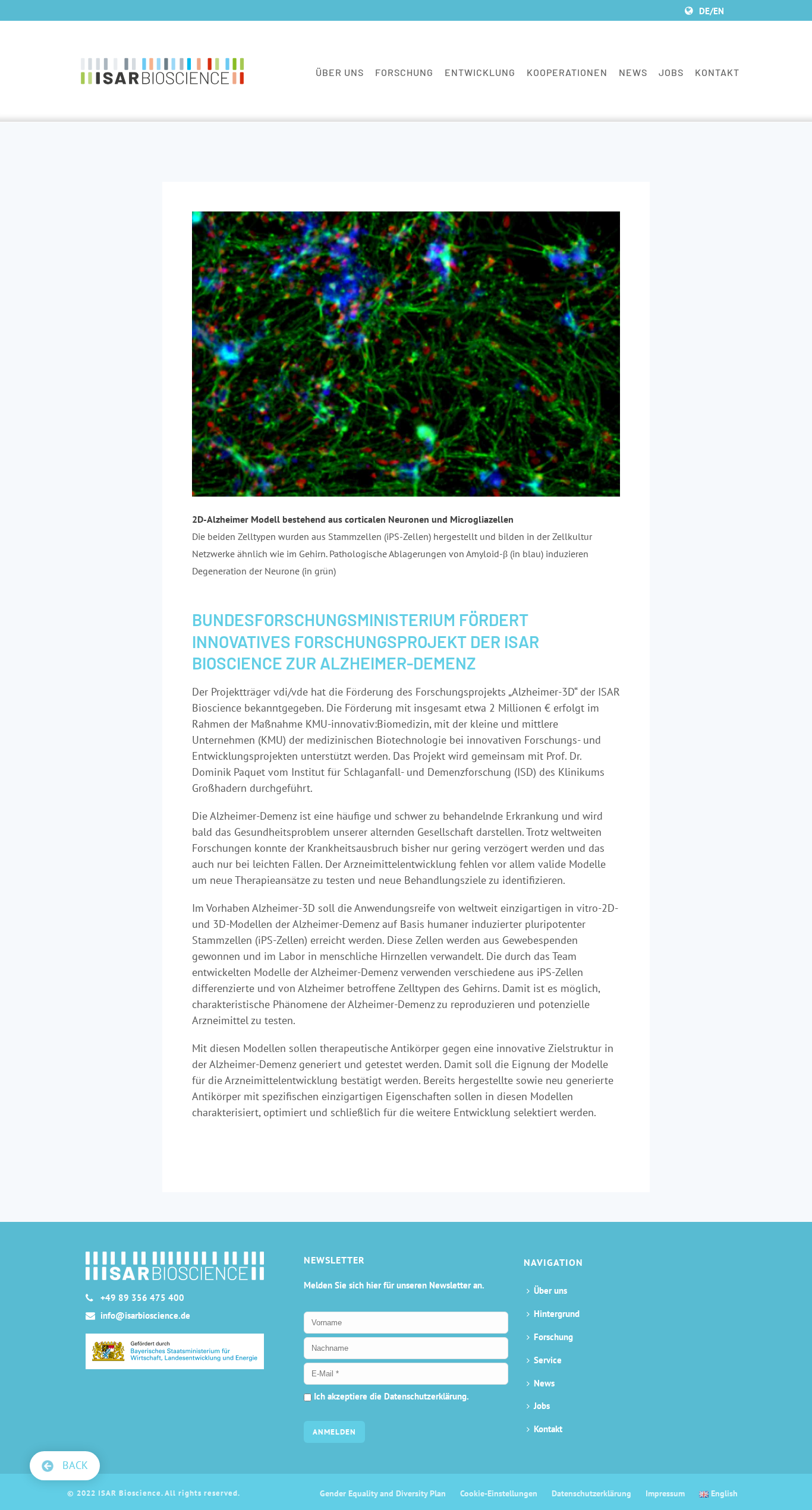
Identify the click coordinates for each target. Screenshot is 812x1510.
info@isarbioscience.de (145, 1315)
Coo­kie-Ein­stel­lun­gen (498, 1493)
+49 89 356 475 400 (142, 1298)
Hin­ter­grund (557, 1313)
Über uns (340, 72)
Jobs (671, 72)
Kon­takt (717, 72)
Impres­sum (665, 1493)
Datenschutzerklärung (425, 1396)
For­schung (404, 72)
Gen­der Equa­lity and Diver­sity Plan (383, 1493)
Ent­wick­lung (480, 72)
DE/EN (711, 11)
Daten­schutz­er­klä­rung (591, 1493)
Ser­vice (548, 1360)
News (633, 72)
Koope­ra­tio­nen (567, 72)
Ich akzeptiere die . (390, 1396)
